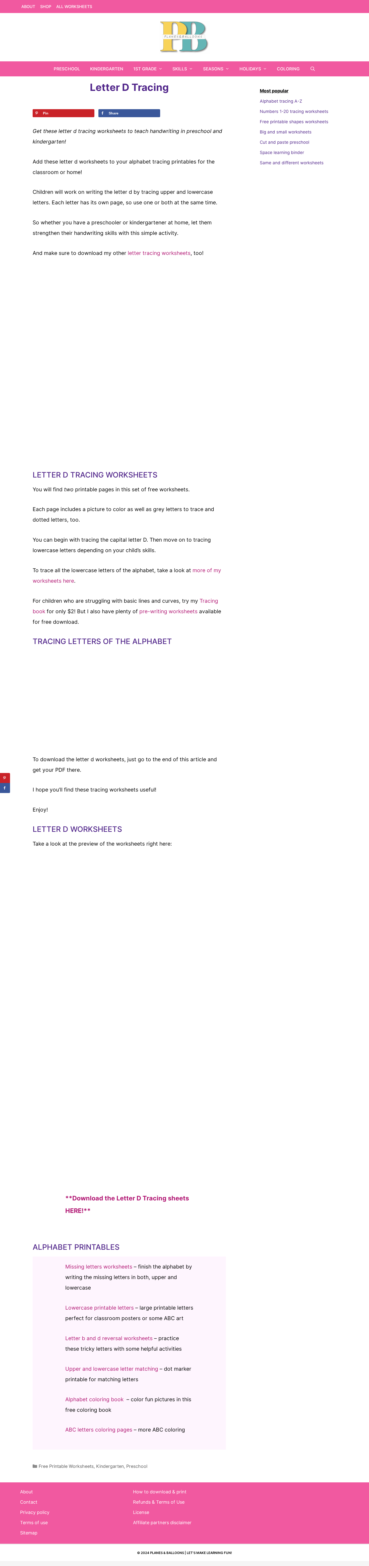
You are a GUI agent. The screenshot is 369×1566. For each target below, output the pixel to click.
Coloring (288, 68)
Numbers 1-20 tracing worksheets (294, 111)
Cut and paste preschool (284, 142)
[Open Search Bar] (312, 68)
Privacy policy (34, 1512)
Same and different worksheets (292, 162)
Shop (45, 6)
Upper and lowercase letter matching (111, 1369)
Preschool (67, 68)
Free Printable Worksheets (66, 1466)
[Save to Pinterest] (5, 778)
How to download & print (160, 1491)
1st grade (145, 68)
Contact (28, 1502)
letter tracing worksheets (159, 253)
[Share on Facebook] (5, 788)
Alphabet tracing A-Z (281, 101)
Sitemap (28, 1532)
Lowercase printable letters (99, 1308)
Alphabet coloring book (94, 1399)
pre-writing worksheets (168, 611)
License (141, 1512)
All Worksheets (74, 6)
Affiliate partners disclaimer (162, 1522)
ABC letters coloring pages (98, 1430)
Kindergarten (106, 68)
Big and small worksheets (286, 131)
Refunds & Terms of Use (158, 1502)
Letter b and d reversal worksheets (109, 1338)
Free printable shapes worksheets (294, 121)
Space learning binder (282, 152)
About (28, 6)
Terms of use (34, 1522)
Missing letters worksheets (98, 1267)
